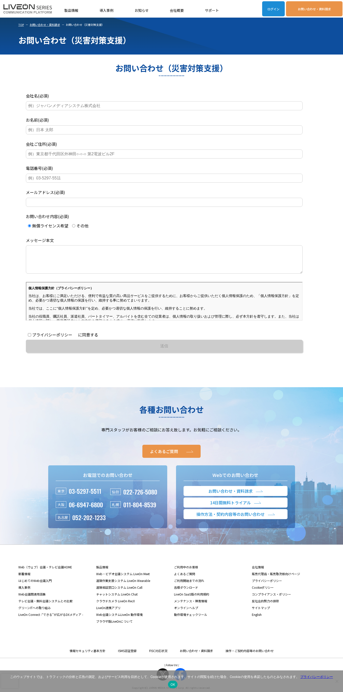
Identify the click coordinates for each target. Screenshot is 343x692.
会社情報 (258, 567)
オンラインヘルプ (186, 608)
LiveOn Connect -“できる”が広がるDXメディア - (50, 614)
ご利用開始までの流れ (189, 580)
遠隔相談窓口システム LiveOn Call (119, 587)
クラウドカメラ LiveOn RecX (115, 601)
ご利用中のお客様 (186, 567)
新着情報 (24, 574)
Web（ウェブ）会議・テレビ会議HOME (45, 567)
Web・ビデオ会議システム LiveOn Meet (123, 574)
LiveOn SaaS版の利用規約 (191, 594)
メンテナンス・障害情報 (190, 601)
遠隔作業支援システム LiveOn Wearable (123, 580)
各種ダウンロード (186, 587)
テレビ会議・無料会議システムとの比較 (45, 601)
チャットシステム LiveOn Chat (117, 594)
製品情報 (71, 10)
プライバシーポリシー (267, 580)
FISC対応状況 (158, 651)
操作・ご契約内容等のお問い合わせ (249, 651)
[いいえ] (336, 681)
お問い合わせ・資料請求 (314, 9)
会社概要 (177, 10)
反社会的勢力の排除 (265, 601)
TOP (21, 25)
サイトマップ (261, 608)
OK (172, 684)
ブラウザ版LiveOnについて (114, 621)
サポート (212, 10)
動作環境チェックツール (190, 614)
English (257, 614)
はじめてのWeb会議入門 (35, 580)
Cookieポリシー (263, 587)
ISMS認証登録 (127, 651)
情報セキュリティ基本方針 (87, 651)
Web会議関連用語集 (32, 594)
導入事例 (106, 10)
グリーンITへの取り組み (34, 608)
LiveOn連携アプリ (108, 608)
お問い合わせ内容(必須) (47, 216)
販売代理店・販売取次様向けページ (276, 574)
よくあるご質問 (184, 574)
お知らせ (142, 10)
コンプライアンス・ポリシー (271, 594)
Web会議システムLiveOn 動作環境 (119, 614)
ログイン (273, 9)
